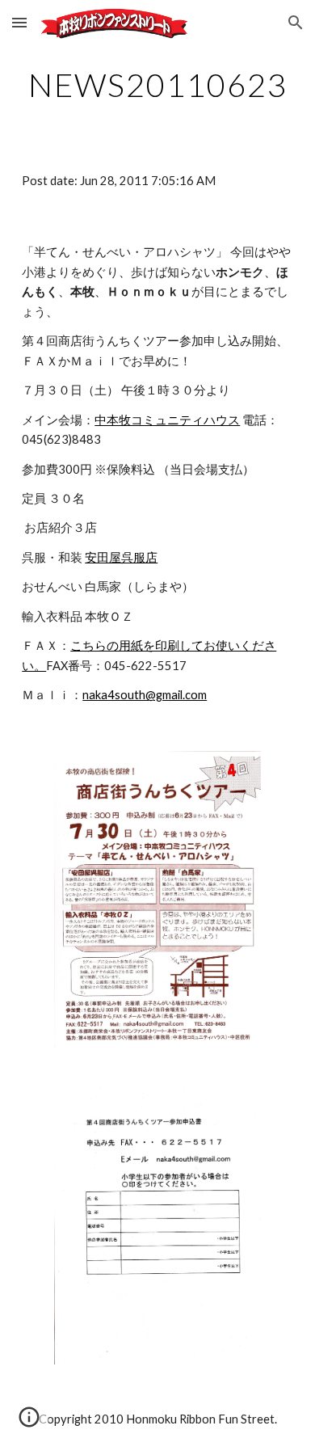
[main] (157, 85)
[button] (19, 22)
